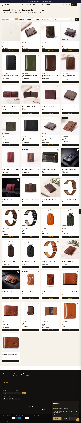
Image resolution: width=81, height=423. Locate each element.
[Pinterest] (4, 399)
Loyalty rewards (45, 394)
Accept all (57, 418)
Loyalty (34, 4)
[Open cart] (78, 4)
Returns (56, 397)
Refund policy (70, 390)
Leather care (57, 394)
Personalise (44, 403)
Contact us (44, 397)
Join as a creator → (72, 374)
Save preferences (74, 418)
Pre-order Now (70, 144)
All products (31, 384)
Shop (23, 4)
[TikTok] (16, 399)
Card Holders (21, 19)
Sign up (24, 393)
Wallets (43, 19)
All (16, 19)
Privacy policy (70, 384)
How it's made (44, 387)
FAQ (55, 387)
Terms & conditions (71, 387)
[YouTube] (10, 399)
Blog (43, 4)
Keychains (29, 19)
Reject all (65, 418)
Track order (48, 4)
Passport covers (32, 400)
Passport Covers (36, 19)
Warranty (69, 394)
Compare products (58, 400)
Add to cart (11, 50)
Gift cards (31, 406)
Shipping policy (58, 390)
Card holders (31, 390)
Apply (77, 19)
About (39, 4)
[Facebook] (19, 399)
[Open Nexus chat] (77, 419)
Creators (43, 409)
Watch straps (31, 397)
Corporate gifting (45, 390)
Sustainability (44, 400)
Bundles (30, 403)
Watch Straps (49, 19)
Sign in (73, 4)
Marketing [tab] (66, 408)
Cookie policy (70, 397)
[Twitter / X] (7, 399)
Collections (28, 4)
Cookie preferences (49, 421)
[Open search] (69, 4)
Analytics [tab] (61, 408)
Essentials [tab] (55, 408)
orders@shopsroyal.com (25, 415)
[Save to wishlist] (18, 24)
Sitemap (43, 421)
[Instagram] (13, 399)
